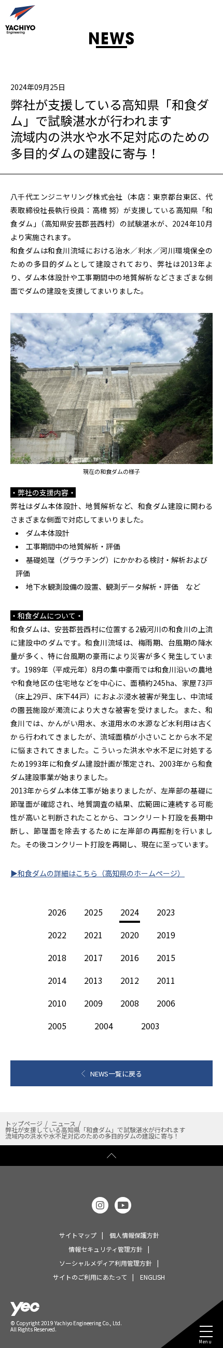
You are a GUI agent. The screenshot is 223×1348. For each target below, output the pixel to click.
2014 (57, 980)
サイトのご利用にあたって (90, 1276)
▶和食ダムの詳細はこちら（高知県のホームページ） (97, 873)
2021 (93, 934)
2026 (57, 912)
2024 (129, 912)
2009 (93, 1003)
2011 (166, 980)
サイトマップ (77, 1235)
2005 (57, 1026)
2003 (150, 1026)
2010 (57, 1003)
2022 (57, 934)
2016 (129, 957)
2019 (166, 934)
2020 (129, 934)
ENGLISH (152, 1276)
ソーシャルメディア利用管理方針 (105, 1263)
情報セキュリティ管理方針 (105, 1249)
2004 (103, 1026)
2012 (129, 980)
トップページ (24, 1123)
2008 (129, 1003)
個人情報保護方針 (134, 1235)
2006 (166, 1003)
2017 (93, 957)
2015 (166, 957)
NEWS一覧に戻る (116, 1074)
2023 (166, 912)
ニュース (63, 1123)
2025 (93, 912)
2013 (93, 980)
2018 (57, 957)
